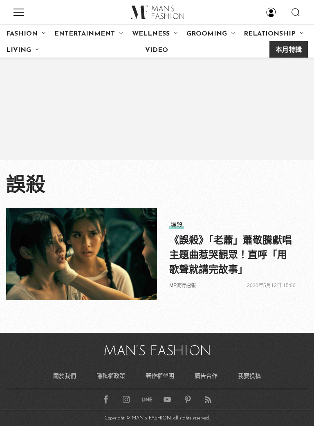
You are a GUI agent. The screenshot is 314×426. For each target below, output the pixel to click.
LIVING (18, 50)
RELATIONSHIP (270, 34)
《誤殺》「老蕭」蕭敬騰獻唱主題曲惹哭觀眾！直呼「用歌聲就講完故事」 (230, 254)
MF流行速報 (182, 285)
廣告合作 (206, 375)
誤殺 (176, 224)
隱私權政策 (110, 375)
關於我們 (64, 375)
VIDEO (156, 50)
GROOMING (206, 34)
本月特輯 (289, 50)
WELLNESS (151, 34)
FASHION (22, 34)
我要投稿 (249, 375)
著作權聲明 (160, 375)
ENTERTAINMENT (84, 34)
